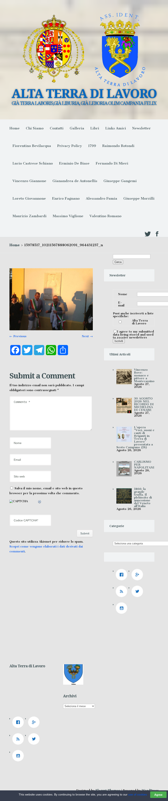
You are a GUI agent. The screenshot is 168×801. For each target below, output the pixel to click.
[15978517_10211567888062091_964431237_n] (51, 329)
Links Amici (115, 128)
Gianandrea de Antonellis (74, 181)
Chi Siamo (35, 128)
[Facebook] (122, 575)
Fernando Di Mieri (112, 163)
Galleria (77, 128)
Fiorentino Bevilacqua (31, 146)
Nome (122, 294)
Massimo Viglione (68, 216)
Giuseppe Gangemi (120, 181)
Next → (87, 336)
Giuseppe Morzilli (138, 198)
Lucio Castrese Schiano (32, 163)
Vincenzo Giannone (29, 181)
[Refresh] (39, 502)
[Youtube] (122, 608)
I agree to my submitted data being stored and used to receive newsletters (133, 334)
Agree (158, 794)
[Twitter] (138, 591)
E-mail (121, 304)
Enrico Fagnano (66, 198)
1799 (92, 146)
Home (14, 128)
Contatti (57, 128)
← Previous (17, 336)
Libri (94, 128)
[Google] (138, 575)
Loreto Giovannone (29, 198)
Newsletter (141, 128)
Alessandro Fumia (101, 198)
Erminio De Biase (74, 163)
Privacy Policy (69, 146)
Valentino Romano (105, 216)
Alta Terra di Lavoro (140, 322)
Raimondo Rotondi (118, 146)
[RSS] (122, 591)
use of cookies (137, 794)
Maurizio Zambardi (29, 216)
